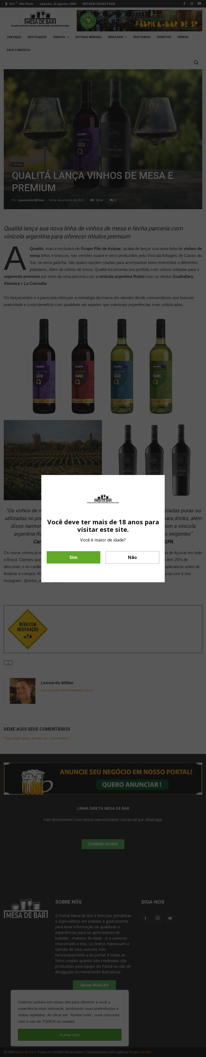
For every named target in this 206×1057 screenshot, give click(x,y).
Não (132, 557)
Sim (73, 557)
